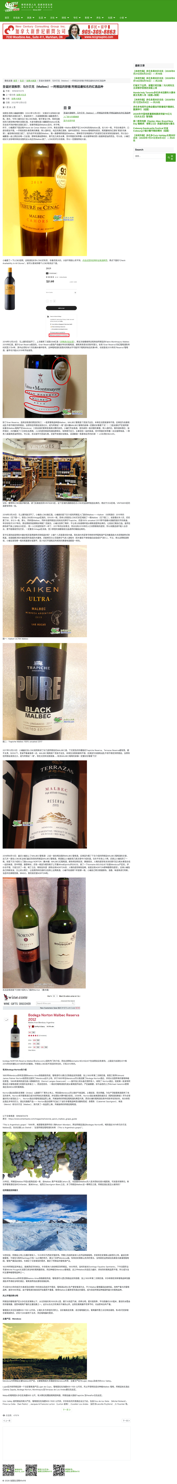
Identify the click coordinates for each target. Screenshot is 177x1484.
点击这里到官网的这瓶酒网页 (94, 260)
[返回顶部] (172, 1479)
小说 (122, 18)
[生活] (44, 18)
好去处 (16, 18)
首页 (7, 18)
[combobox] (149, 156)
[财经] (67, 18)
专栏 (75, 18)
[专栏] (79, 18)
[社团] (113, 18)
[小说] (125, 18)
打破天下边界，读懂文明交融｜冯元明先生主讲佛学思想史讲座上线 (153, 86)
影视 (87, 18)
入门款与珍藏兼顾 (71, 117)
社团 (110, 18)
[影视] (90, 18)
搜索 (172, 157)
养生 (98, 18)
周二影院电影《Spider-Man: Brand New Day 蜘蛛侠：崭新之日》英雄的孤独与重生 (154, 122)
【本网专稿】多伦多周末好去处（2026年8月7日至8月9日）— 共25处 (154, 101)
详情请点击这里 (67, 341)
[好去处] (21, 18)
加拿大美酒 (16, 98)
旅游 (29, 18)
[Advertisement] (67, 59)
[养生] (102, 18)
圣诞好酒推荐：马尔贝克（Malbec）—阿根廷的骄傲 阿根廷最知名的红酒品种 (96, 113)
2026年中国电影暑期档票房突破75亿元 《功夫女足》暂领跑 (152, 115)
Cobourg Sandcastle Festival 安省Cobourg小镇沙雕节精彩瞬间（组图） (151, 129)
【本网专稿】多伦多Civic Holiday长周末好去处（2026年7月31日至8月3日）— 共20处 (154, 138)
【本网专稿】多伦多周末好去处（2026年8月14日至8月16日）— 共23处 (154, 79)
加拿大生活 (21, 95)
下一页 (66, 1410)
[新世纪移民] (60, 32)
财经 (64, 18)
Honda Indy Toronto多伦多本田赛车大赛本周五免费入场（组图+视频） (154, 93)
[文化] (56, 18)
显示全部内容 (69, 120)
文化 (52, 18)
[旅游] (32, 18)
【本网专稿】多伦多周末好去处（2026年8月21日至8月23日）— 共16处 (154, 72)
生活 (41, 18)
